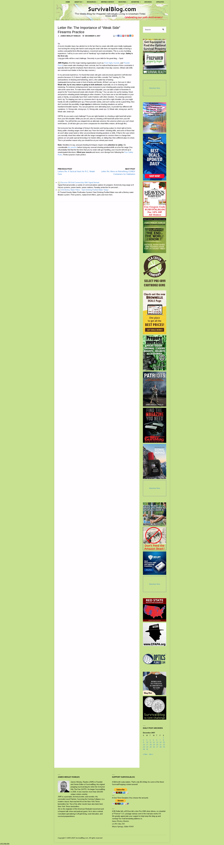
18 (151, 745)
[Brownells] (154, 312)
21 (160, 745)
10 (147, 742)
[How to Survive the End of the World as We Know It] (154, 235)
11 (150, 742)
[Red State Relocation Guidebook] (154, 610)
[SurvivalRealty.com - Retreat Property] (154, 56)
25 (151, 747)
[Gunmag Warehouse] (154, 425)
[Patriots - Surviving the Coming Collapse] (154, 389)
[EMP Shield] (154, 563)
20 (157, 745)
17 (147, 745)
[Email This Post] (116, 35)
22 (164, 745)
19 (154, 745)
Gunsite (116, 63)
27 (157, 747)
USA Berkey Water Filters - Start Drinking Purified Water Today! (83, 190)
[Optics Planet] (154, 659)
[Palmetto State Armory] (154, 157)
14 (160, 742)
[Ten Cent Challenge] (154, 708)
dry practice (72, 147)
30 (144, 749)
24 (147, 747)
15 (164, 742)
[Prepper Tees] (154, 683)
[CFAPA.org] (154, 634)
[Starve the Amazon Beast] (154, 538)
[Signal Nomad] (154, 461)
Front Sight (108, 63)
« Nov (145, 754)
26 (154, 747)
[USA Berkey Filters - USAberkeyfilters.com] (154, 514)
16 (144, 745)
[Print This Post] (114, 35)
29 (164, 747)
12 (154, 742)
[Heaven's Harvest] (154, 199)
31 (147, 749)
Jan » (151, 754)
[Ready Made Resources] (154, 352)
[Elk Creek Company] (154, 271)
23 (144, 747)
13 (157, 742)
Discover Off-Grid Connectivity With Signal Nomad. (79, 182)
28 (160, 747)
